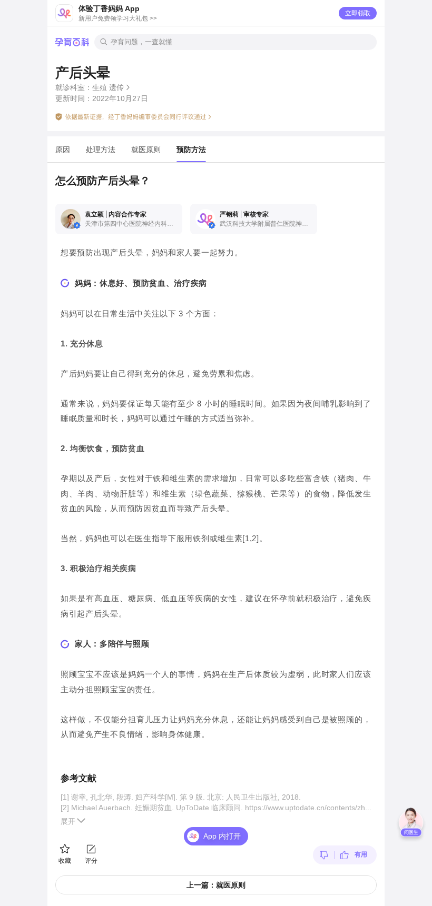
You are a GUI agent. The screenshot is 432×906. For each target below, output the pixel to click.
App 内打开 (222, 836)
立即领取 (357, 13)
